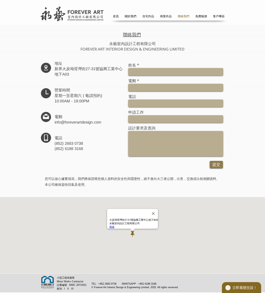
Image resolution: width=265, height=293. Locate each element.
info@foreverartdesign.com (78, 122)
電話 (132, 97)
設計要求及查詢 (141, 128)
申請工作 (136, 112)
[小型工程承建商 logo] (47, 282)
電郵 (132, 81)
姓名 (132, 65)
